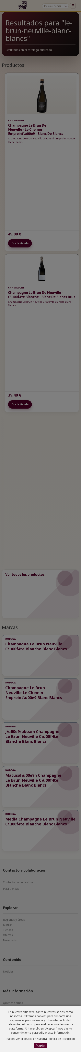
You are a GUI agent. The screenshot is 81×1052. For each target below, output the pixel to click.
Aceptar (41, 1045)
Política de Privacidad (61, 1039)
